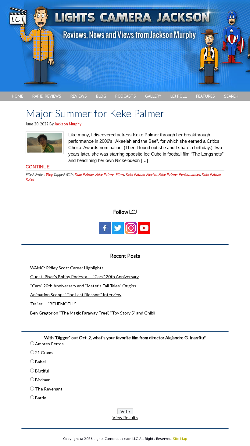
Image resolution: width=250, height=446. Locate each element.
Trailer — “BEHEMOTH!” (53, 303)
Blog (48, 174)
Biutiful (42, 370)
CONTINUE (38, 166)
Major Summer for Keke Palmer (95, 113)
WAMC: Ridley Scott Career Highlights (67, 267)
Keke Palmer (84, 174)
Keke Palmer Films (109, 174)
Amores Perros (49, 343)
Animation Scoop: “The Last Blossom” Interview (75, 294)
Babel (40, 361)
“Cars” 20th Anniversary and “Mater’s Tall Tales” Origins (83, 285)
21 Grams (44, 352)
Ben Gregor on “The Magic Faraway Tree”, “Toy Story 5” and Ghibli (92, 312)
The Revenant (48, 388)
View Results (125, 417)
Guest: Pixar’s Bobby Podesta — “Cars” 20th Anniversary (84, 276)
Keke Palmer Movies (141, 174)
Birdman (43, 379)
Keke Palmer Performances (179, 174)
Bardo (40, 397)
